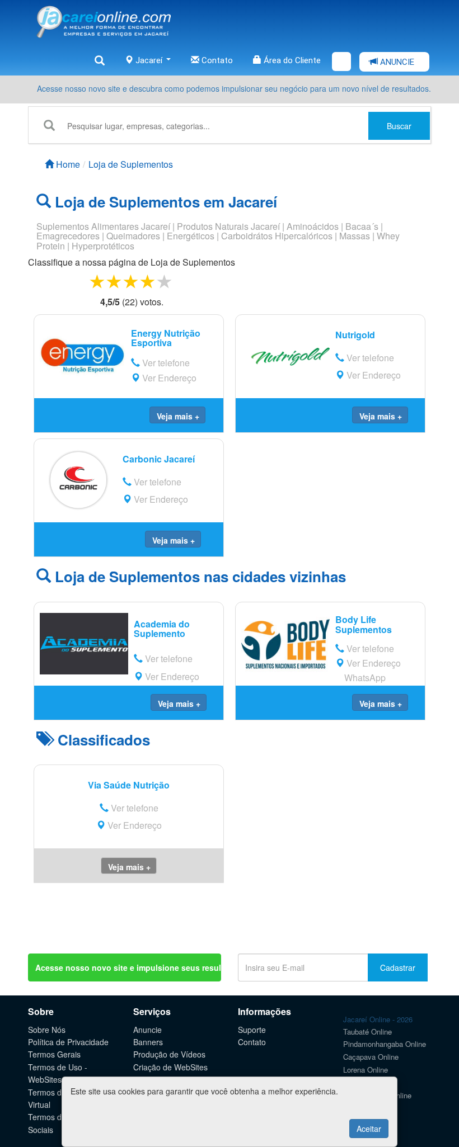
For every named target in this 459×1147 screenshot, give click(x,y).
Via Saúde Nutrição (129, 784)
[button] (177, 415)
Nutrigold (355, 334)
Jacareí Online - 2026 (378, 1019)
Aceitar (369, 1128)
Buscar (399, 125)
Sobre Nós (46, 1029)
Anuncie (147, 1029)
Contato (216, 60)
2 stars (114, 281)
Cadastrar (397, 967)
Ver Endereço (168, 377)
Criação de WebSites (170, 1067)
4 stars (148, 281)
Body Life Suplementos (363, 624)
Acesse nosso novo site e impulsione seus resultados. (128, 967)
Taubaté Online (367, 1031)
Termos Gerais (54, 1054)
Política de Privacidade (68, 1041)
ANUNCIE (396, 62)
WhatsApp (364, 677)
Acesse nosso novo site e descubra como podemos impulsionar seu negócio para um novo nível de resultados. (234, 88)
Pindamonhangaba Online (384, 1044)
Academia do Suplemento (162, 628)
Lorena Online (365, 1069)
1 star (98, 281)
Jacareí (149, 60)
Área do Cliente (291, 60)
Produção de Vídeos (169, 1054)
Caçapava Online (371, 1056)
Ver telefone (165, 362)
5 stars (165, 281)
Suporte (252, 1029)
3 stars (131, 281)
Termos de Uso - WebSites (57, 1073)
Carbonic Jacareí (159, 458)
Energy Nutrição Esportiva (165, 338)
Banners (148, 1041)
